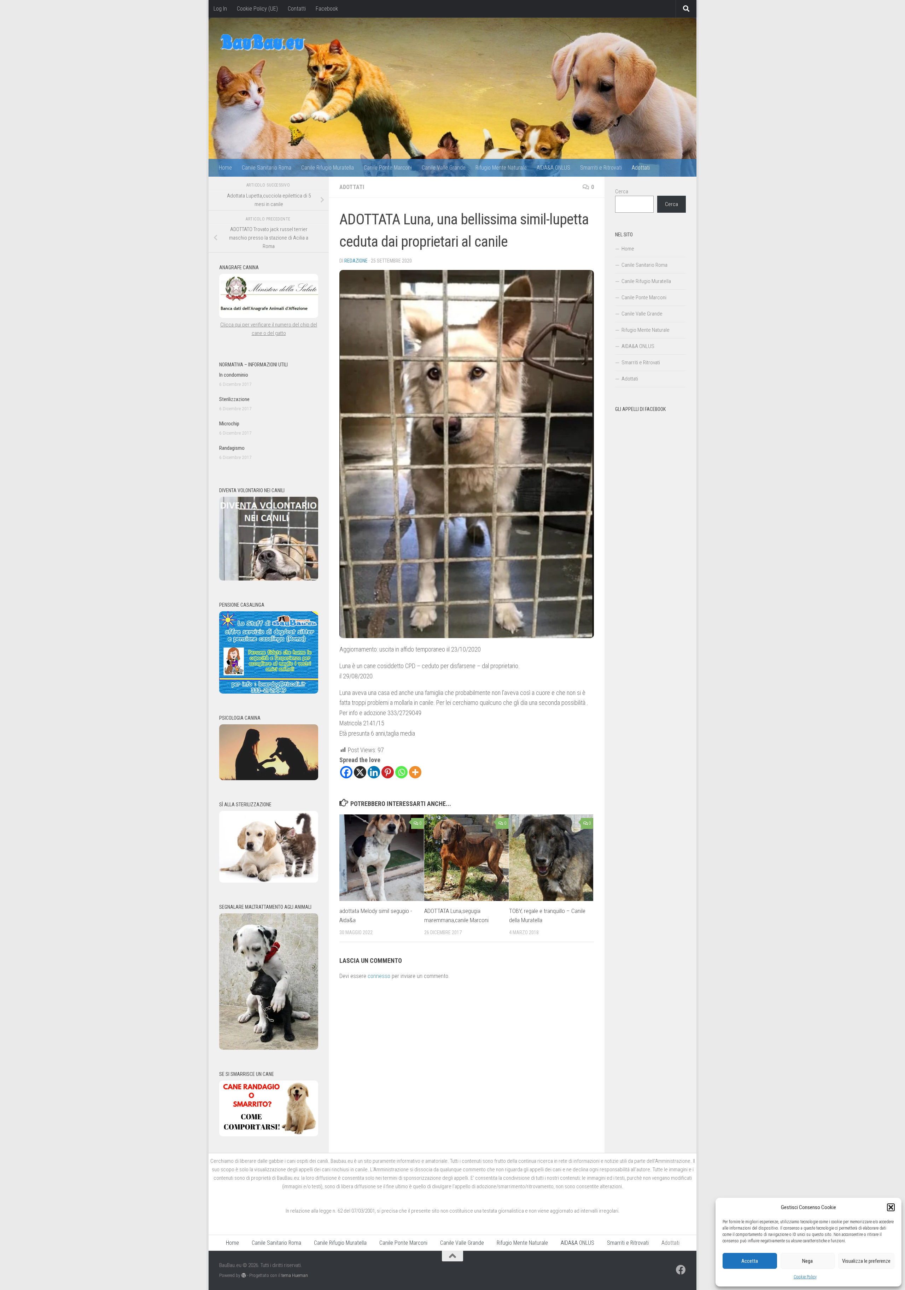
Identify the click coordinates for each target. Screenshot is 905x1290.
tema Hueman (294, 1275)
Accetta (749, 1261)
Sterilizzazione (234, 399)
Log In (220, 8)
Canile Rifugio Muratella (327, 167)
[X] (360, 772)
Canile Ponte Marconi (388, 167)
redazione (356, 261)
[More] (415, 772)
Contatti (297, 8)
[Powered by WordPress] (243, 1275)
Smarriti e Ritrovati (601, 167)
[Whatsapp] (401, 772)
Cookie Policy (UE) (257, 8)
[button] (890, 1207)
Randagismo (232, 448)
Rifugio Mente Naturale (501, 167)
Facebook (327, 8)
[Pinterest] (387, 772)
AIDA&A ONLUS (553, 167)
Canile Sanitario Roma (266, 167)
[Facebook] (346, 772)
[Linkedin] (374, 772)
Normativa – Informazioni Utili (253, 364)
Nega (807, 1261)
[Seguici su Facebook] (681, 1270)
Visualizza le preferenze (866, 1261)
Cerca (621, 191)
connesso (379, 976)
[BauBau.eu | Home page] (262, 42)
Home (225, 167)
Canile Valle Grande (444, 167)
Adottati (641, 167)
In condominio (233, 375)
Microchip (229, 423)
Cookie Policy (805, 1276)
